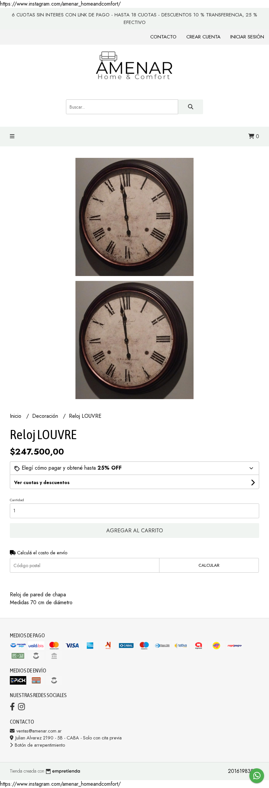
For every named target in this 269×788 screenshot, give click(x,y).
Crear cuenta (203, 36)
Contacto (163, 36)
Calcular (208, 565)
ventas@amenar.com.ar (38, 731)
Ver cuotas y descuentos (42, 482)
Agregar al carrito (134, 530)
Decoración (46, 416)
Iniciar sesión (247, 36)
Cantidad (17, 499)
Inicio (16, 416)
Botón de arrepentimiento (39, 745)
